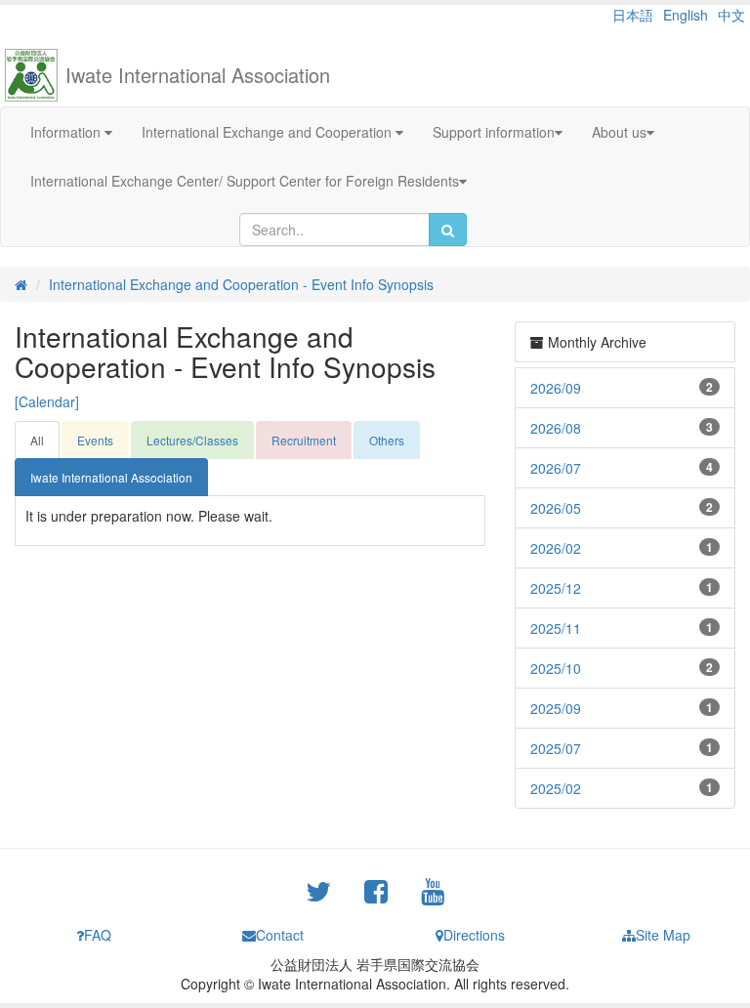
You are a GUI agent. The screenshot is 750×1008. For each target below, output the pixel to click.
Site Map (663, 935)
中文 (731, 14)
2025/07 (555, 748)
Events (95, 440)
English (685, 14)
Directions (474, 935)
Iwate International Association (197, 75)
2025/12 (555, 588)
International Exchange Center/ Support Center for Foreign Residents (244, 180)
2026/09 (555, 388)
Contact (280, 935)
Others (386, 440)
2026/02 (555, 548)
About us (619, 132)
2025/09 (555, 708)
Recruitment (303, 440)
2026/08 (555, 428)
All (37, 440)
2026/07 (555, 468)
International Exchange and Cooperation (269, 132)
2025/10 (555, 668)
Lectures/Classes (192, 440)
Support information (494, 132)
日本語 (632, 14)
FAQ (97, 935)
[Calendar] (47, 401)
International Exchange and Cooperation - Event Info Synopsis (241, 284)
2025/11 (555, 628)
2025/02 (555, 788)
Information (67, 132)
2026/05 (555, 508)
